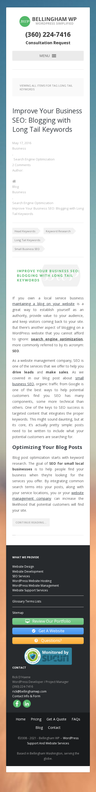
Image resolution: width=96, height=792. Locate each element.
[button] (44, 56)
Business (19, 148)
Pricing (36, 719)
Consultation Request (48, 42)
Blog (15, 186)
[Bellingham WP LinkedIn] (27, 704)
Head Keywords (25, 231)
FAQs (76, 719)
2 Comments (21, 165)
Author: (17, 170)
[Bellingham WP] (48, 26)
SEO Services (21, 576)
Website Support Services (30, 590)
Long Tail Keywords (27, 240)
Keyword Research (58, 231)
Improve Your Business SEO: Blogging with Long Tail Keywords (47, 120)
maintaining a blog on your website (43, 303)
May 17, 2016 (21, 143)
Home (21, 719)
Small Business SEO (27, 249)
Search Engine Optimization (34, 159)
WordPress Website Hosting (31, 581)
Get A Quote (56, 719)
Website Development (27, 571)
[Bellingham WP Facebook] (17, 704)
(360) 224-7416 (48, 34)
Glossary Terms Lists (26, 601)
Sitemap (18, 613)
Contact (54, 727)
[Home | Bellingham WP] (48, 181)
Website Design (23, 566)
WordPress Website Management (35, 585)
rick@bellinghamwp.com (29, 691)
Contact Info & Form (26, 696)
